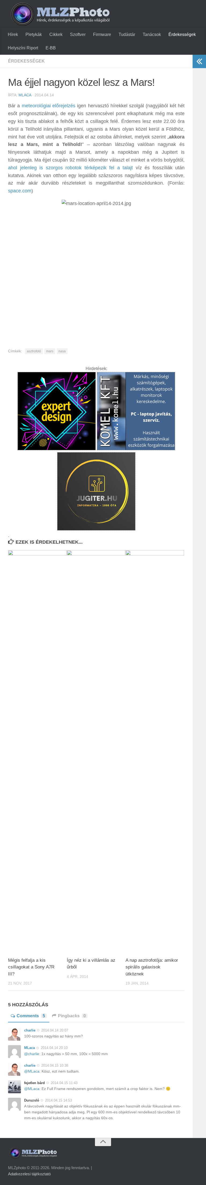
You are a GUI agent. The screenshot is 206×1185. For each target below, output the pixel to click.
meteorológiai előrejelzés (48, 105)
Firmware (102, 34)
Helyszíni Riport (23, 48)
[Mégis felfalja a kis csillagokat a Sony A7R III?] (37, 751)
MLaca (25, 95)
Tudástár (127, 34)
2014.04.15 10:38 (54, 1065)
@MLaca (31, 1071)
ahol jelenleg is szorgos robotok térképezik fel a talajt (70, 167)
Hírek (13, 34)
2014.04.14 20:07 (54, 1030)
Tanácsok (152, 34)
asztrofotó (34, 351)
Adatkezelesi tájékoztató (29, 1174)
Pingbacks (72, 1016)
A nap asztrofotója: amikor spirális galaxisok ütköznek (152, 967)
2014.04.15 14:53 (58, 1100)
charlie (29, 1030)
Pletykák (33, 34)
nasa (62, 351)
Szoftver (78, 34)
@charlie (31, 1054)
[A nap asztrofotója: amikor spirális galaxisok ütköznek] (155, 751)
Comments (31, 1016)
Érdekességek (182, 34)
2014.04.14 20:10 (54, 1048)
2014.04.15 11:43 (64, 1083)
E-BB (51, 48)
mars (49, 351)
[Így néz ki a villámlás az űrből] (96, 751)
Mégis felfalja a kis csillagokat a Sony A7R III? (31, 967)
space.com (19, 190)
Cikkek (55, 34)
